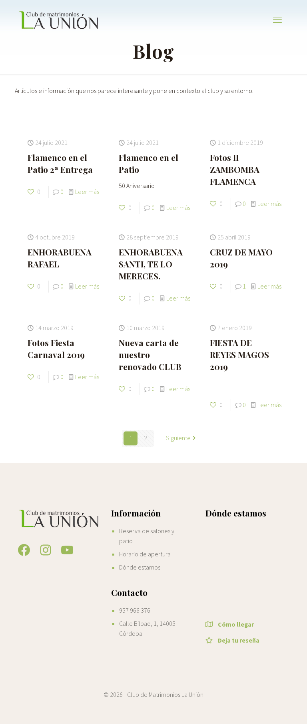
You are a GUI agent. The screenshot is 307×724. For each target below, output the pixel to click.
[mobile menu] (277, 20)
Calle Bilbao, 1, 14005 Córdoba (147, 628)
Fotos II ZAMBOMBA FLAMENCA (234, 169)
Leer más (87, 192)
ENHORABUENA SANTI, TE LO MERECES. (151, 263)
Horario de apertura (145, 554)
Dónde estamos (139, 567)
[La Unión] (59, 20)
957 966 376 (134, 610)
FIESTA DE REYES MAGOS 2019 (239, 354)
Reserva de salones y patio (146, 536)
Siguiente (178, 438)
